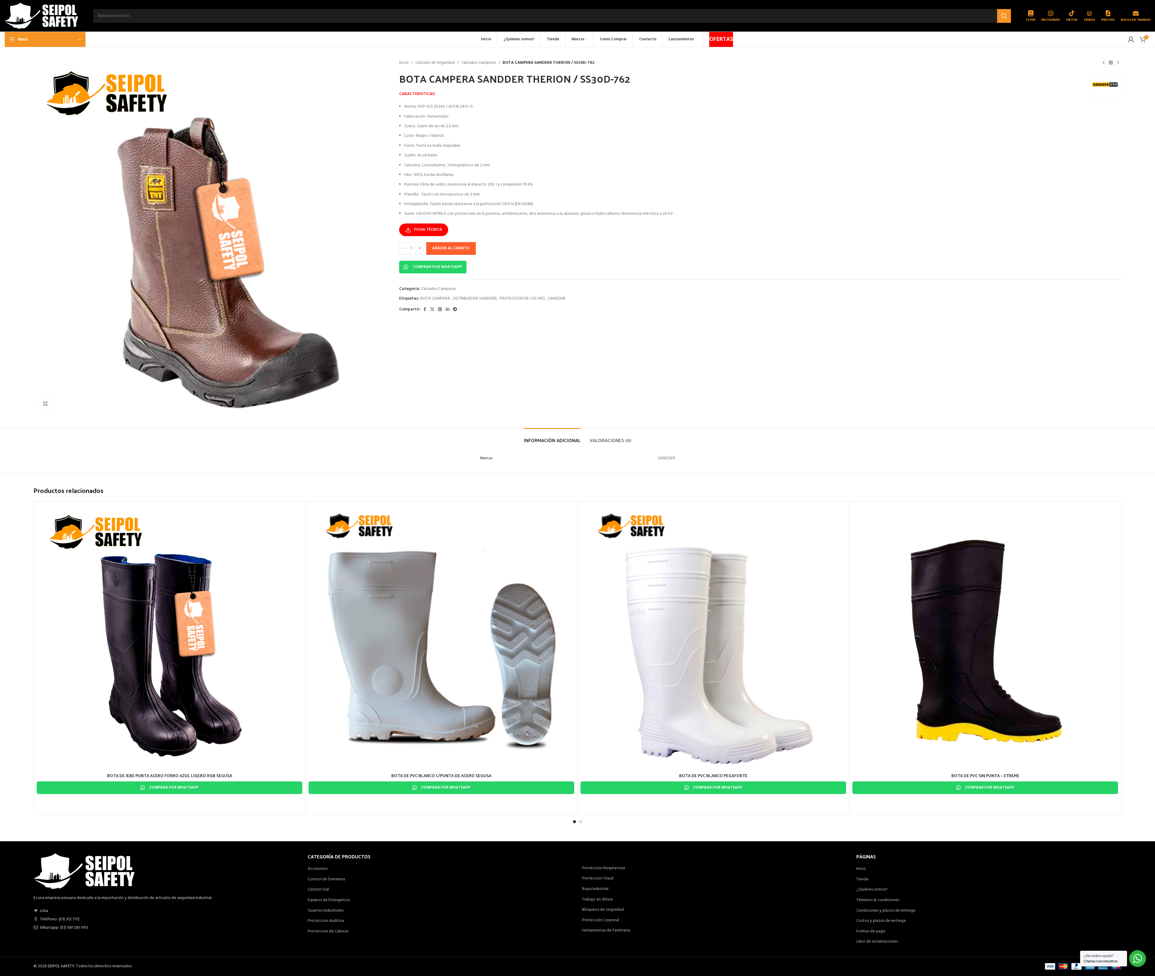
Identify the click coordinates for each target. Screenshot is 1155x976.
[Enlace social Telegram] (455, 309)
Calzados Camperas (478, 63)
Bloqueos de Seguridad (603, 910)
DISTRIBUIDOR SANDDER (475, 298)
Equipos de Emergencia (329, 900)
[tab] (552, 437)
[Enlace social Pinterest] (440, 309)
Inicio (404, 63)
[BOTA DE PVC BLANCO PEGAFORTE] (713, 637)
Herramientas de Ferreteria (606, 931)
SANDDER (556, 298)
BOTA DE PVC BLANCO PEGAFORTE (713, 775)
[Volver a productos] (1110, 62)
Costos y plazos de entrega (881, 921)
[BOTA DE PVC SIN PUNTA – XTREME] (985, 637)
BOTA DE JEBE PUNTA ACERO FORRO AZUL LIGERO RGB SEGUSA (169, 775)
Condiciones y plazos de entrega (885, 911)
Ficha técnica (428, 229)
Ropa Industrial (595, 889)
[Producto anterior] (1103, 62)
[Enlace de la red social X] (432, 309)
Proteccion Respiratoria (603, 868)
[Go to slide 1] (574, 821)
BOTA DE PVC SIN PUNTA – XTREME (985, 775)
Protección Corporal (600, 920)
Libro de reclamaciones (877, 942)
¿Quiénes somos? (872, 890)
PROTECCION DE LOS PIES (522, 298)
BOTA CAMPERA (435, 298)
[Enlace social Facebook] (424, 309)
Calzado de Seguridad (435, 63)
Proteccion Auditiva (326, 921)
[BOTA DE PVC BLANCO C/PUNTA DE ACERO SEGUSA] (441, 637)
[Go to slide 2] (580, 821)
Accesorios (318, 869)
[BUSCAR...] (1004, 16)
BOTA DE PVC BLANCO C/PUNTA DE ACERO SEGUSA (441, 775)
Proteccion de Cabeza (328, 931)
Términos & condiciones (877, 900)
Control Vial (318, 890)
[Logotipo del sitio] (41, 15)
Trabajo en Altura (597, 900)
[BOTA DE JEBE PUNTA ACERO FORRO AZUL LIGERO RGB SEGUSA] (169, 637)
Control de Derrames (326, 879)
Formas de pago (871, 931)
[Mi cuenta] (1131, 39)
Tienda (862, 879)
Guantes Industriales (325, 911)
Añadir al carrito (451, 248)
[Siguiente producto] (1118, 62)
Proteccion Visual (598, 879)
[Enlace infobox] (1030, 16)
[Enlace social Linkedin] (447, 309)
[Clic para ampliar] (45, 403)
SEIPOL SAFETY (61, 966)
